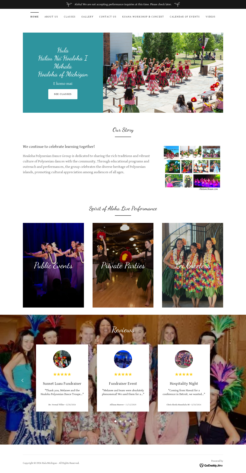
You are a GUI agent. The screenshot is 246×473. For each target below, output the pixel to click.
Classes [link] (70, 16)
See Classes (63, 94)
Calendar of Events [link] (185, 16)
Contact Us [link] (108, 16)
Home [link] (34, 16)
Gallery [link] (87, 16)
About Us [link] (51, 16)
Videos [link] (211, 16)
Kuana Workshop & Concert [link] (143, 16)
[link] (63, 75)
